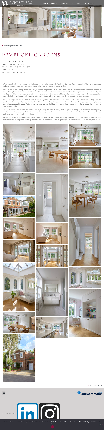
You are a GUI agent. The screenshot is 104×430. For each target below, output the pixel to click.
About (54, 4)
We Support (77, 4)
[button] (3, 393)
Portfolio (64, 4)
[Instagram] (49, 413)
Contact (89, 4)
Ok (52, 427)
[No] (100, 424)
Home (45, 4)
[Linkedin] (27, 413)
